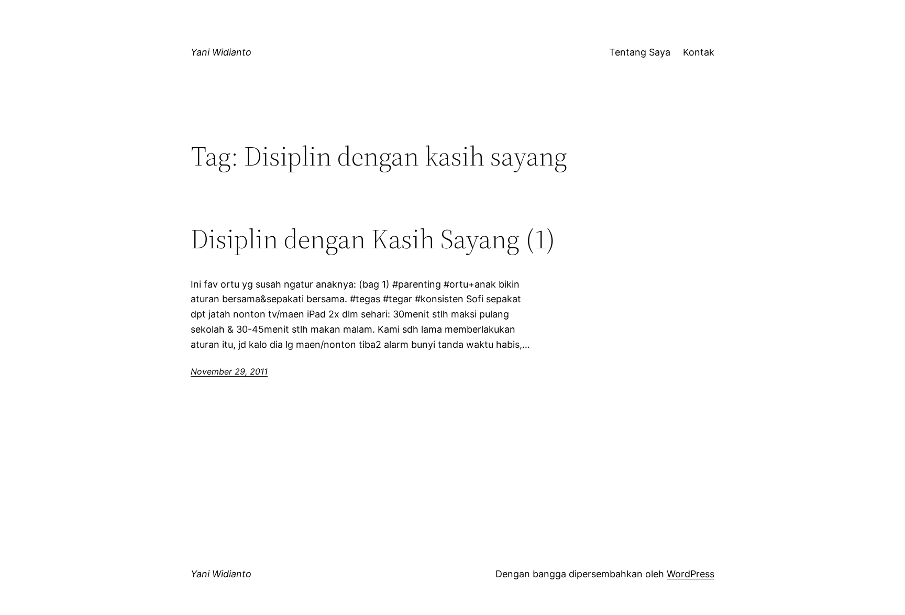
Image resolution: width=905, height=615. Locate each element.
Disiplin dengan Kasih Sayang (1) (373, 239)
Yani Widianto (221, 52)
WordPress (690, 573)
